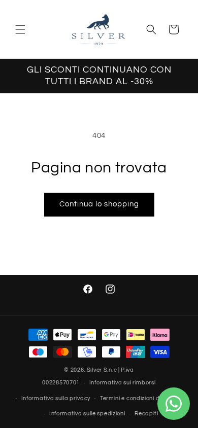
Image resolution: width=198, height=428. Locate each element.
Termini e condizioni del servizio (143, 398)
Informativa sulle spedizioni (87, 413)
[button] (20, 29)
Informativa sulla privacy (56, 398)
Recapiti (146, 413)
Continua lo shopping (99, 204)
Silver (94, 370)
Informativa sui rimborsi (122, 382)
